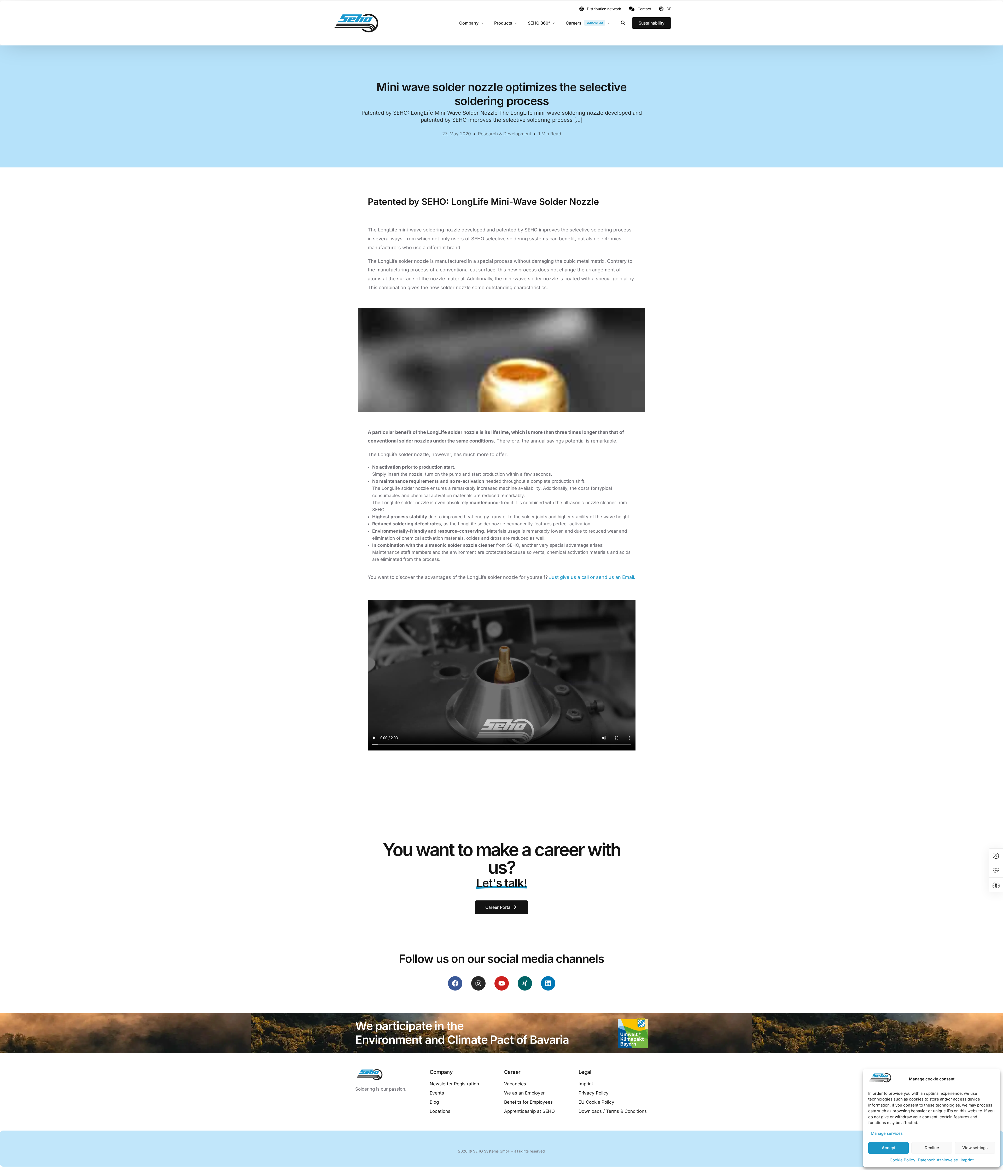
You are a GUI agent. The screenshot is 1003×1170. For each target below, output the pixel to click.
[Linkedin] (548, 983)
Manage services (887, 1133)
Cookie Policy (902, 1159)
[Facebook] (455, 983)
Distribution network (604, 9)
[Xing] (525, 983)
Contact (644, 9)
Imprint (967, 1159)
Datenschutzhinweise (938, 1159)
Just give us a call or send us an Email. (592, 577)
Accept (888, 1147)
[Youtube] (501, 983)
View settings (975, 1147)
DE (669, 9)
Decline (932, 1147)
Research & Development (504, 133)
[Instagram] (478, 983)
